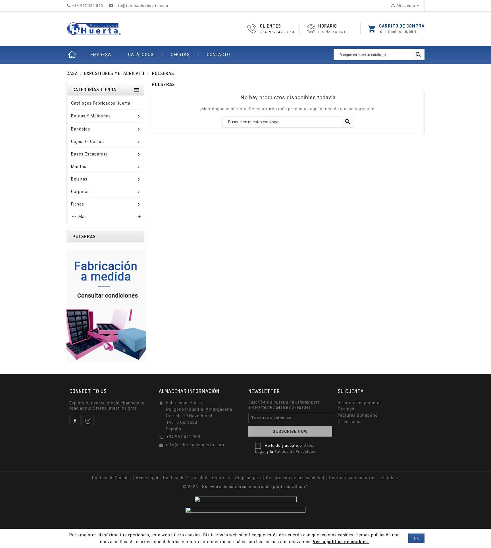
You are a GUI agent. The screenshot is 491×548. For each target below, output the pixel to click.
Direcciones (350, 421)
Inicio (72, 54)
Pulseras (84, 236)
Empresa (221, 478)
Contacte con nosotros (352, 478)
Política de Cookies (111, 478)
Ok (416, 538)
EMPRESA (101, 54)
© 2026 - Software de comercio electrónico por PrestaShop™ (245, 486)
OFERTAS (180, 54)
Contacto (218, 54)
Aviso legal (147, 478)
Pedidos (346, 409)
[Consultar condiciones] (106, 306)
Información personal (360, 402)
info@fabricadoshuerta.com (195, 445)
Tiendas (388, 478)
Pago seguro (248, 478)
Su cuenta (351, 391)
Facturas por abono (358, 415)
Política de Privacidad (295, 451)
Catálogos (141, 54)
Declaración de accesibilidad (295, 478)
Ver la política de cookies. (341, 541)
